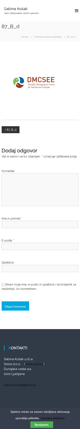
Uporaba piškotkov (53, 418)
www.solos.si (34, 364)
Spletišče (8, 262)
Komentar (8, 171)
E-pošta (8, 240)
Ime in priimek (12, 218)
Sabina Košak (15, 9)
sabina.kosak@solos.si (20, 385)
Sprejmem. (41, 424)
